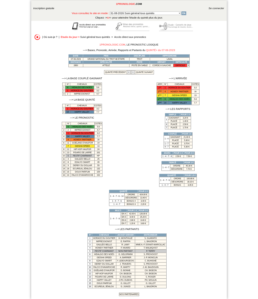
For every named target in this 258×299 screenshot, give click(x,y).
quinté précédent (115, 72)
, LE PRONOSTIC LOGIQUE (128, 44)
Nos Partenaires (129, 294)
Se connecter (212, 8)
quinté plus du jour (129, 17)
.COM (129, 4)
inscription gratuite (43, 8)
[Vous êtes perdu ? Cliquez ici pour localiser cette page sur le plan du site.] (37, 37)
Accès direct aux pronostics (130, 37)
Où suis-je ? (50, 37)
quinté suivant (144, 72)
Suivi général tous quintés (86, 37)
